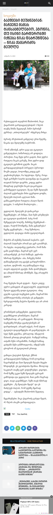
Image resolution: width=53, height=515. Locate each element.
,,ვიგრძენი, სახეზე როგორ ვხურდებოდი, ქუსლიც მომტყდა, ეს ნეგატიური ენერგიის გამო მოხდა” (32, 485)
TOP (13, 414)
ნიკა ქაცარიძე (22, 414)
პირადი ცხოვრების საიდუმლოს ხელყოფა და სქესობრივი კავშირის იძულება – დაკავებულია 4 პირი (32, 453)
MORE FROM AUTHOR (35, 441)
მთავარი (5, 9)
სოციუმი (14, 9)
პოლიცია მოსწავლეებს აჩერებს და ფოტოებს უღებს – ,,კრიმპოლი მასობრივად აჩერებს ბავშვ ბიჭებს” (31, 469)
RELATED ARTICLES (18, 441)
